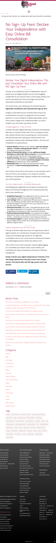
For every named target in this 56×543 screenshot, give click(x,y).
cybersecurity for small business (38, 414)
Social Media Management (6, 525)
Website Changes (24, 492)
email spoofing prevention (20, 424)
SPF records (44, 430)
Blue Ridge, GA (43, 503)
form (38, 424)
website (24, 434)
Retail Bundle (11, 463)
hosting (15, 427)
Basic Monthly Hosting (25, 466)
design (15, 417)
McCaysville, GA (43, 516)
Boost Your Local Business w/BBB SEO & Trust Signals (22, 302)
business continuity (15, 414)
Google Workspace (44, 424)
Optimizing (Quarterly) (25, 488)
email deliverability (10, 424)
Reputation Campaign (5, 519)
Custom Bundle (4, 459)
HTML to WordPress (12, 380)
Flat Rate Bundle (4, 466)
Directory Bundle (4, 452)
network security (22, 430)
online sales (29, 430)
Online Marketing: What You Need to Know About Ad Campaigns (25, 333)
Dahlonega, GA (43, 510)
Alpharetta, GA (43, 499)
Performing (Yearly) (24, 490)
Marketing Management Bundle (8, 499)
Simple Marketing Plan (5, 530)
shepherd (9, 43)
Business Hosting (24, 463)
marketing (8, 430)
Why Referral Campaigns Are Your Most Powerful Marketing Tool (25, 330)
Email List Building (4, 521)
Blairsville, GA (42, 501)
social (39, 430)
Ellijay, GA (50, 510)
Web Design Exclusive (44, 459)
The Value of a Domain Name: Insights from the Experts (23, 320)
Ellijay (7, 370)
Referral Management (5, 508)
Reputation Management (6, 503)
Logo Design (42, 452)
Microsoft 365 (15, 430)
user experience (18, 434)
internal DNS (26, 427)
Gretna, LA (41, 512)
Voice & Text (23, 499)
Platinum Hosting (24, 459)
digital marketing (21, 417)
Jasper (7, 383)
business (8, 414)
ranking (35, 430)
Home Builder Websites (25, 503)
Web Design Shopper (44, 455)
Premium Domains (24, 455)
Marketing (9, 386)
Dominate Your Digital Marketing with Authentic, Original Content (26, 323)
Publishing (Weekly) (24, 483)
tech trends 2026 (9, 434)
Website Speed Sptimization (26, 474)
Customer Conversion (44, 466)
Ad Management (4, 505)
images (20, 427)
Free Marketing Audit (25, 513)
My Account (22, 501)
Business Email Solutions (26, 457)
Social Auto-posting (4, 523)
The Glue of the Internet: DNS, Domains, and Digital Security (24, 311)
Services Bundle (4, 461)
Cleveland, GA (50, 505)
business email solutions (25, 414)
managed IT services (41, 427)
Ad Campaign (3, 517)
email (47, 421)
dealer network (9, 417)
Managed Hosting (24, 470)
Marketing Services (5, 512)
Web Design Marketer (44, 457)
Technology (9, 393)
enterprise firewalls (31, 424)
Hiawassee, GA (49, 512)
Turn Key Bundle (4, 455)
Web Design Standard (44, 461)
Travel (7, 396)
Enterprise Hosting (24, 461)
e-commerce (37, 421)
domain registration (30, 421)
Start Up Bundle (4, 468)
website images (30, 434)
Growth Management (5, 501)
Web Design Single (43, 463)
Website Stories (10, 406)
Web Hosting (9, 403)
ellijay (43, 421)
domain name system (19, 421)
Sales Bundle (3, 463)
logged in (16, 287)
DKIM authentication (30, 417)
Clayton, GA (42, 505)
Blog (20, 43)
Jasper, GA (41, 514)
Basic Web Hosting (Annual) (26, 468)
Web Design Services (44, 475)
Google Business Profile (5, 528)
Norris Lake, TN (43, 519)
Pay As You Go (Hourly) (25, 481)
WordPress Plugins (24, 472)
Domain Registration (25, 452)
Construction (9, 363)
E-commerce (9, 367)
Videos (8, 399)
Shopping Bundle (4, 457)
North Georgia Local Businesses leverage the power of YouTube (25, 327)
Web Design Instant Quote (24, 511)
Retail (7, 389)
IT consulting (32, 427)
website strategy (9, 437)
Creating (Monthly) (24, 486)
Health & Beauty (11, 376)
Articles (8, 353)
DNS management (10, 421)
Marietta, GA (49, 514)
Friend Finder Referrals (5, 515)
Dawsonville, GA (43, 508)
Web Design (50, 452)
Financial (8, 373)
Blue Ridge (9, 360)
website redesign (38, 434)
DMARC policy (39, 417)
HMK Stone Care (9, 427)
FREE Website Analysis (25, 515)
